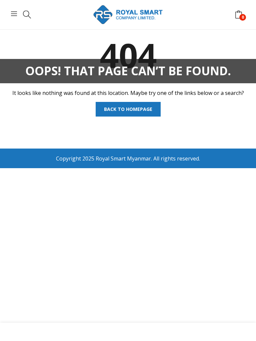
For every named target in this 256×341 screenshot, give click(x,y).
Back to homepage (128, 109)
